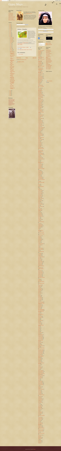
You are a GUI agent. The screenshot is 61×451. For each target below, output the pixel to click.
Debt (38, 136)
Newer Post (19, 57)
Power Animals (40, 332)
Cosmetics (39, 126)
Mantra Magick (40, 276)
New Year (39, 308)
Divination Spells (40, 139)
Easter (39, 146)
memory (39, 287)
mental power (40, 288)
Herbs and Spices (40, 206)
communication (40, 121)
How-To (39, 217)
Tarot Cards (39, 391)
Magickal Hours (40, 267)
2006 (10, 95)
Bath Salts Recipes (40, 78)
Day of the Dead (40, 134)
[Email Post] (30, 47)
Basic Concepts (40, 77)
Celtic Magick (40, 107)
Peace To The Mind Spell (12, 70)
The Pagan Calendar (25, 42)
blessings (39, 89)
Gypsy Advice (48, 54)
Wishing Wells (40, 437)
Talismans (39, 390)
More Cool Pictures (48, 59)
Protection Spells (40, 338)
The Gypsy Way (11, 13)
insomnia (39, 223)
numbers (39, 313)
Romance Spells (40, 355)
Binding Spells (40, 85)
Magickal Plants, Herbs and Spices (12, 61)
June (11, 44)
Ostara (39, 319)
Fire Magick (39, 166)
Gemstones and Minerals (41, 179)
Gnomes (39, 185)
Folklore (39, 170)
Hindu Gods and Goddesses (40, 210)
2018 (10, 27)
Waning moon (40, 419)
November (11, 38)
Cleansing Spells (40, 118)
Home (27, 57)
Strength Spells (40, 381)
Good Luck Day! (12, 66)
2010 (10, 90)
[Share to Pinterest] (21, 48)
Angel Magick (40, 62)
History (39, 211)
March (11, 48)
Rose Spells (39, 358)
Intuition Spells (40, 224)
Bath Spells (39, 79)
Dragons (39, 140)
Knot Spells (39, 240)
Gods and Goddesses (41, 186)
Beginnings (39, 81)
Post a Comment (21, 54)
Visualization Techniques (41, 415)
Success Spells (40, 382)
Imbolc (39, 218)
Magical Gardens (40, 261)
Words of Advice (11, 15)
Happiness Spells (40, 198)
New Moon (39, 307)
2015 (10, 31)
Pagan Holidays (40, 320)
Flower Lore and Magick (41, 168)
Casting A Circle (40, 104)
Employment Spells (40, 154)
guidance (39, 189)
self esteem (39, 361)
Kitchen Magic (40, 239)
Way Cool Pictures (48, 67)
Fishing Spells (40, 167)
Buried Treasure (40, 99)
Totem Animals (40, 402)
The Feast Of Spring (11, 58)
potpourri (39, 330)
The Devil (39, 397)
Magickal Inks (40, 270)
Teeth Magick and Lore (41, 394)
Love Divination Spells (41, 251)
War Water (39, 420)
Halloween (39, 197)
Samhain (39, 360)
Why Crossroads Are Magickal (12, 82)
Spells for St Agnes (11, 63)
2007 (10, 94)
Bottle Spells (39, 93)
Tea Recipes (39, 393)
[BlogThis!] (18, 48)
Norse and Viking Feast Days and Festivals (41, 310)
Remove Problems (40, 353)
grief (38, 188)
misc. (39, 294)
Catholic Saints (40, 106)
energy (39, 155)
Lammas (39, 242)
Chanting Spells (40, 109)
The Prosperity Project (49, 65)
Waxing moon (40, 425)
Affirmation (39, 52)
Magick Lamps (40, 263)
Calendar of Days (40, 100)
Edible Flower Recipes (41, 148)
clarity (39, 117)
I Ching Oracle (48, 55)
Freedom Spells (40, 172)
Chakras (39, 108)
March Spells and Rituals (41, 277)
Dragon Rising (48, 52)
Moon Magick (40, 299)
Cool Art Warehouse (48, 51)
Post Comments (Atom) (23, 59)
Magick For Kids (40, 262)
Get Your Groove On (48, 53)
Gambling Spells (40, 177)
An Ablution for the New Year (12, 88)
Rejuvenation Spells (40, 349)
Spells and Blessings (41, 371)
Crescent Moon (40, 129)
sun (38, 385)
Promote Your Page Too (40, 39)
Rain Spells (39, 344)
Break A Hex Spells (40, 95)
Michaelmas (39, 290)
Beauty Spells (40, 80)
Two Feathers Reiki (48, 66)
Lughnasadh (39, 255)
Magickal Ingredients (41, 268)
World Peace (39, 438)
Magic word (39, 260)
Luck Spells (39, 254)
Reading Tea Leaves (40, 345)
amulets (39, 56)
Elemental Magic (40, 153)
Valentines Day (40, 408)
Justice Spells (40, 235)
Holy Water (39, 212)
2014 (10, 32)
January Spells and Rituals (23, 49)
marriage (39, 279)
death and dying (40, 135)
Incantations (39, 219)
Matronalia (39, 280)
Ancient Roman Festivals (40, 61)
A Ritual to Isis (12, 86)
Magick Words (40, 264)
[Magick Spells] (39, 38)
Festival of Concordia (11, 75)
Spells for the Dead (29, 49)
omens (39, 318)
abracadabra (39, 51)
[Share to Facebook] (20, 48)
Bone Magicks (40, 92)
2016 (10, 30)
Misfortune (39, 295)
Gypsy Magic (16, 4)
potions (39, 329)
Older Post (34, 57)
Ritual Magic (39, 354)
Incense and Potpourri (41, 221)
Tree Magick (39, 405)
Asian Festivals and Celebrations (40, 69)
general (39, 181)
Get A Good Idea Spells (41, 182)
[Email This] (17, 48)
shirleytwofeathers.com (29, 13)
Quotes (39, 343)
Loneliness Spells (40, 249)
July (10, 43)
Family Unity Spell (12, 80)
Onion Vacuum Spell (12, 84)
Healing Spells (40, 200)
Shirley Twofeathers (49, 44)
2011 (10, 36)
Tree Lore (39, 404)
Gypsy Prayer (40, 196)
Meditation (39, 286)
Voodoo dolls (39, 417)
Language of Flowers (41, 243)
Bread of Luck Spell (12, 65)
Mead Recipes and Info (41, 283)
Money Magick (40, 297)
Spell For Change (40, 370)
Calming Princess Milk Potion (12, 74)
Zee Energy (39, 440)
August (11, 42)
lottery (39, 250)
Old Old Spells (40, 317)
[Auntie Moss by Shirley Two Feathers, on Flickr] (45, 24)
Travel (39, 403)
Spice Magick (40, 376)
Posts (40, 43)
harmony (39, 199)
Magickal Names (40, 271)
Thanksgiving (40, 396)
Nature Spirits (40, 306)
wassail (39, 421)
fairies (39, 161)
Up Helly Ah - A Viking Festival (12, 53)
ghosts (39, 184)
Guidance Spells (40, 190)
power (39, 331)
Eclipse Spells (40, 147)
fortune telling (40, 171)
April (10, 47)
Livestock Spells (40, 248)
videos (39, 414)
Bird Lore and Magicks (41, 86)
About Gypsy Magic (40, 50)
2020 (10, 25)
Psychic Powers (40, 339)
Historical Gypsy (11, 14)
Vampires (39, 409)
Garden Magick (40, 178)
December (11, 37)
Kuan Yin (39, 241)
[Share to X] (19, 48)
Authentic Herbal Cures (12, 17)
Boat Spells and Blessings (40, 90)
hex (38, 207)
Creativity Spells (40, 128)
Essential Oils (40, 157)
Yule (38, 439)
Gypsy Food (39, 191)
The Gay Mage (48, 64)
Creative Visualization (41, 127)
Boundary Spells (40, 94)
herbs (39, 205)
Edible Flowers (40, 150)
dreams (39, 141)
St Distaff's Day (12, 79)
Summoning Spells (40, 384)
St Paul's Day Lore (11, 56)
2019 (10, 26)
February (11, 49)
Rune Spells (39, 359)
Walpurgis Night (40, 418)
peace (39, 321)
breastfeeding (40, 96)
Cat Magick (39, 105)
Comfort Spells (40, 120)
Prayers (39, 333)
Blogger (34, 449)
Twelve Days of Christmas (40, 407)
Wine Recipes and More (41, 433)
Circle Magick (40, 116)
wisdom (39, 436)
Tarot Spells (39, 392)
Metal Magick (40, 289)
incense (39, 220)
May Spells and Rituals (41, 281)
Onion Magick (12, 85)
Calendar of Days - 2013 (12, 16)
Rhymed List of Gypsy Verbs (12, 77)
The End (47, 63)
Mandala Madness (48, 58)
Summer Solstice (40, 383)
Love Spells (39, 253)
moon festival (40, 298)
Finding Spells (40, 165)
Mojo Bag (39, 296)
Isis (38, 229)
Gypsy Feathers (49, 43)
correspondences (40, 125)
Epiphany (39, 156)
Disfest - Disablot (20, 44)
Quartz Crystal (40, 342)
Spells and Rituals (40, 372)
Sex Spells (39, 364)
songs (39, 369)
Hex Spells (39, 208)
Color (39, 119)
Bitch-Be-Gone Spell (12, 68)
